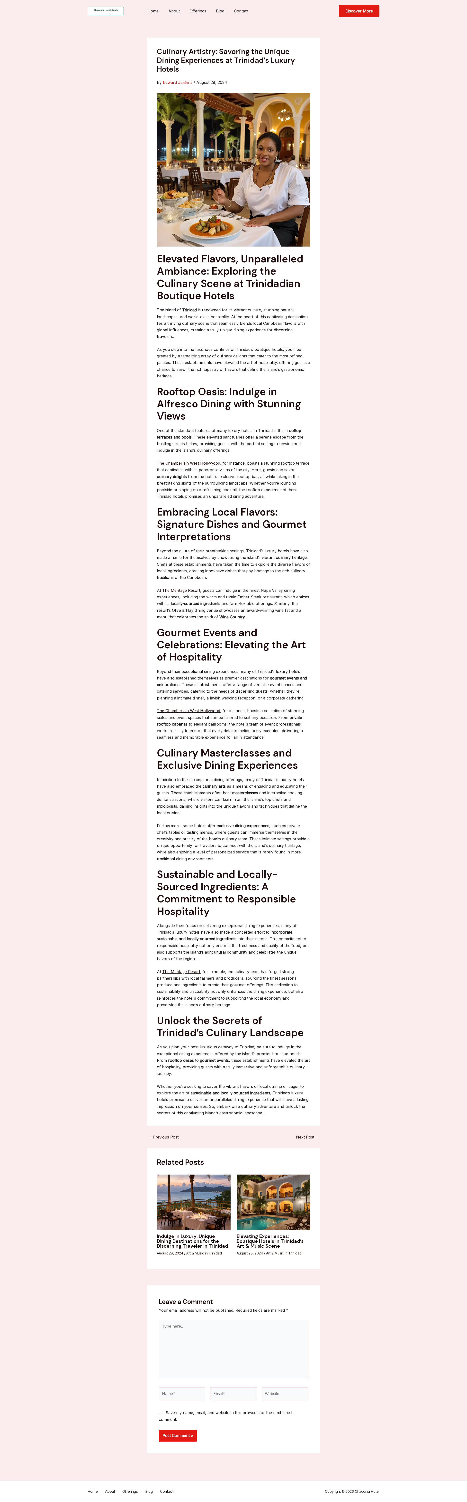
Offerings (197, 11)
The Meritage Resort (181, 590)
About (174, 11)
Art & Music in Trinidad (204, 1253)
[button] (359, 11)
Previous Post (163, 1137)
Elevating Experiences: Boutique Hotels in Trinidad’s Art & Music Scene (270, 1241)
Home (153, 11)
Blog (220, 11)
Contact (241, 11)
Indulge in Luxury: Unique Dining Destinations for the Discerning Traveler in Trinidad (192, 1241)
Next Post (307, 1137)
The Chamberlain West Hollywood (188, 463)
